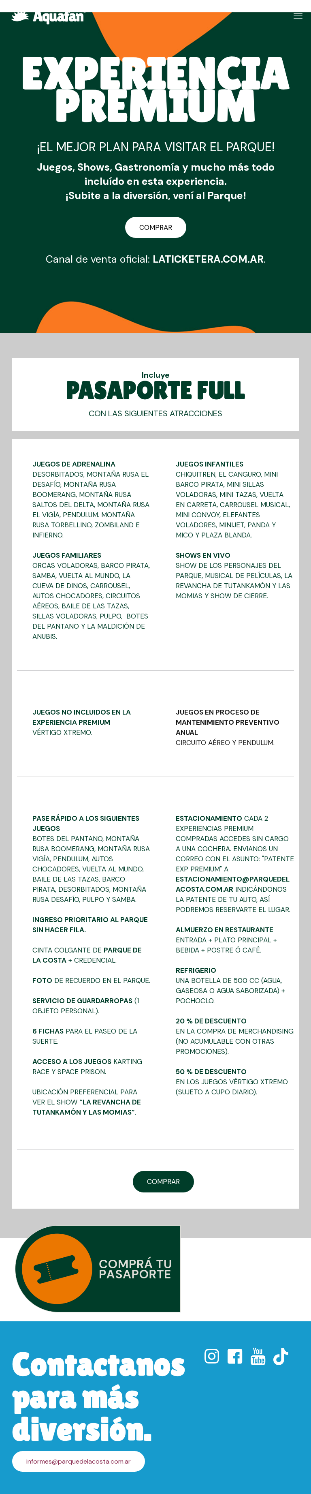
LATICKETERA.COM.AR (208, 259)
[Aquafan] (48, 16)
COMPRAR (155, 227)
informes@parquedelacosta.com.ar (78, 1461)
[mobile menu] (298, 16)
